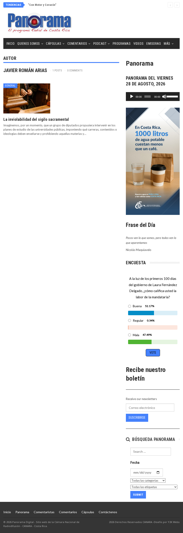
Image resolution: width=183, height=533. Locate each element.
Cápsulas (53, 43)
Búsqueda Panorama (153, 439)
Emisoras (153, 43)
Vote (153, 352)
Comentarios (77, 43)
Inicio (10, 43)
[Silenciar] (164, 96)
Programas (122, 43)
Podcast (100, 43)
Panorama (22, 512)
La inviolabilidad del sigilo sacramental (36, 119)
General (10, 85)
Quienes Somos (28, 43)
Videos (138, 43)
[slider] (172, 96)
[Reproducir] (131, 96)
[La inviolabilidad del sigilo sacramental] (26, 98)
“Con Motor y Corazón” (42, 4)
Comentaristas (44, 512)
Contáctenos (108, 512)
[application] (153, 96)
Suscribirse (137, 417)
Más (167, 43)
